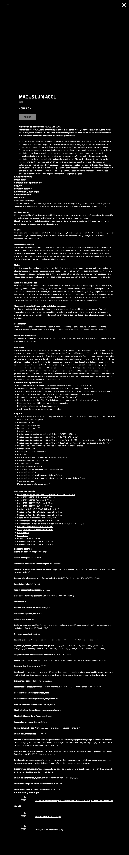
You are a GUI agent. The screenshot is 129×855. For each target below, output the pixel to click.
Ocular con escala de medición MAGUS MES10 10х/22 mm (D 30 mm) (46, 494)
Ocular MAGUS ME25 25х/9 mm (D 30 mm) (35, 506)
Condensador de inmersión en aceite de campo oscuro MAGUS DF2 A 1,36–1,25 (50, 524)
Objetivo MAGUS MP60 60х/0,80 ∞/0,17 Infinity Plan (39, 515)
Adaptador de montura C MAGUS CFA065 (35, 544)
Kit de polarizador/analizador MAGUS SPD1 (35, 529)
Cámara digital (23, 532)
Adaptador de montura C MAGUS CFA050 (35, 541)
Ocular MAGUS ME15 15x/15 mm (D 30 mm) (35, 500)
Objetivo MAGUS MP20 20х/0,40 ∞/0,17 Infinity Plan (39, 512)
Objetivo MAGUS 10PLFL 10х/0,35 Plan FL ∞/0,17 (38, 509)
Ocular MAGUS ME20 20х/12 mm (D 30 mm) (36, 503)
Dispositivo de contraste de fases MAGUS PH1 (36, 518)
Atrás (8, 4)
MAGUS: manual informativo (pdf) (49, 829)
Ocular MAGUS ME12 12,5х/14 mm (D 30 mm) (36, 497)
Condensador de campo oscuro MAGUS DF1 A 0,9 (38, 521)
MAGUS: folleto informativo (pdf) (48, 816)
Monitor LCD (22, 535)
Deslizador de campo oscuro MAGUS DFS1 (35, 526)
